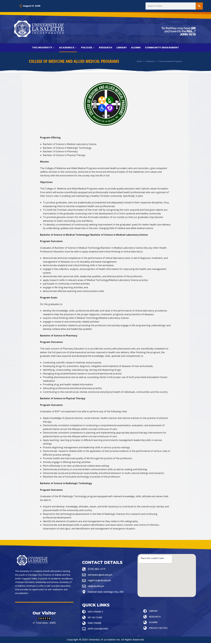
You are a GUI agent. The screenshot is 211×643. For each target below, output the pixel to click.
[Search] (199, 6)
